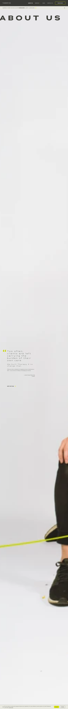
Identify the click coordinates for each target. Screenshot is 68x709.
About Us (30, 3)
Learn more (11, 707)
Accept (56, 706)
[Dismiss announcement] (64, 8)
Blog (44, 3)
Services (37, 3)
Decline (62, 706)
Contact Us (50, 3)
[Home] (7, 3)
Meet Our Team (10, 386)
